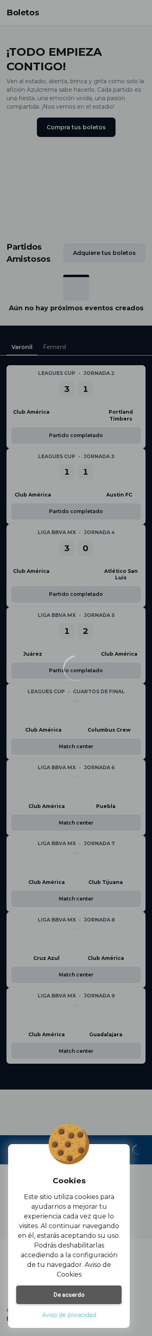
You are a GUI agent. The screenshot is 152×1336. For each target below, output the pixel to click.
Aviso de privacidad (69, 1315)
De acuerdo (69, 1295)
